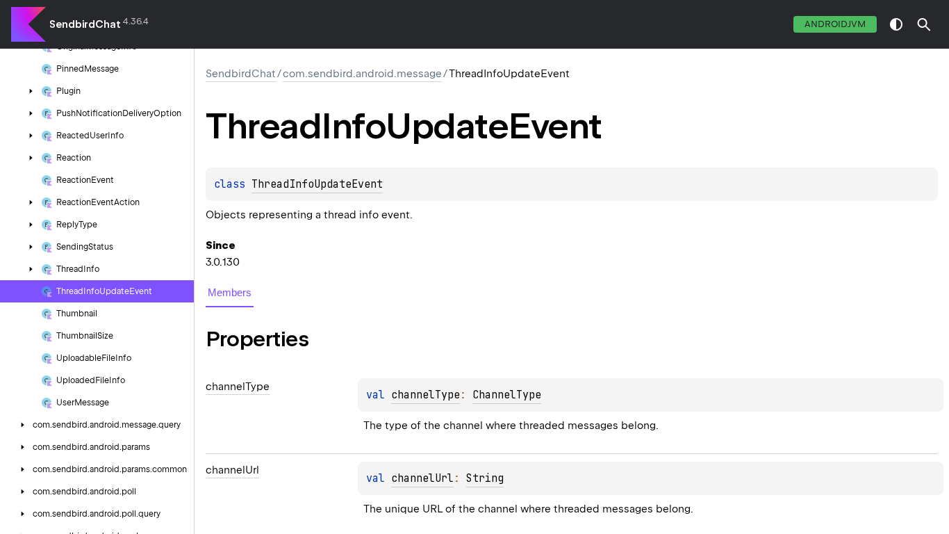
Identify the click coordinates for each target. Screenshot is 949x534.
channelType (425, 395)
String (485, 478)
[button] (924, 24)
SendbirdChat (85, 24)
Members (229, 292)
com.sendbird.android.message (362, 73)
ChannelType (506, 395)
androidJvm (835, 24)
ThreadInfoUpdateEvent (317, 184)
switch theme (896, 24)
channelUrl (422, 478)
